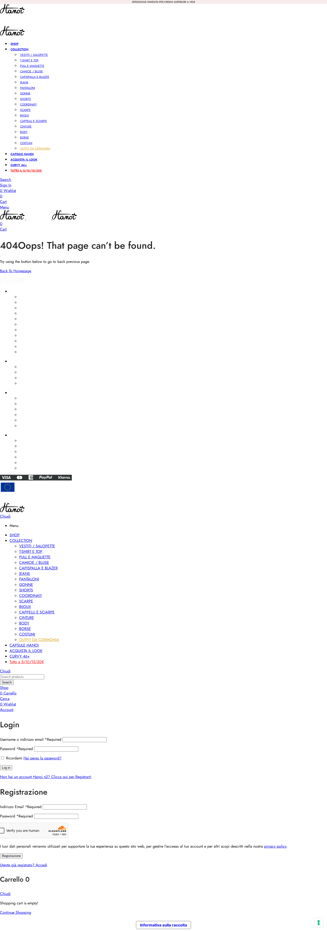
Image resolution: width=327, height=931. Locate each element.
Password (16, 749)
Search (7, 682)
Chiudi (5, 516)
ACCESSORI (19, 361)
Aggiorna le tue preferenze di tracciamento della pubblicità (163, 500)
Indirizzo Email (20, 807)
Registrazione (11, 856)
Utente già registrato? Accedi (23, 865)
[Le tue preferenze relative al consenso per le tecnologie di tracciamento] (318, 922)
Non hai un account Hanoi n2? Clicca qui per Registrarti (45, 777)
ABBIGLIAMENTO (22, 291)
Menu (4, 207)
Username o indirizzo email (30, 739)
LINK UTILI (17, 392)
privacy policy (275, 846)
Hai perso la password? (42, 758)
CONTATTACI (19, 435)
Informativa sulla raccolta (163, 925)
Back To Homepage (15, 271)
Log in (6, 767)
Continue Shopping (15, 912)
